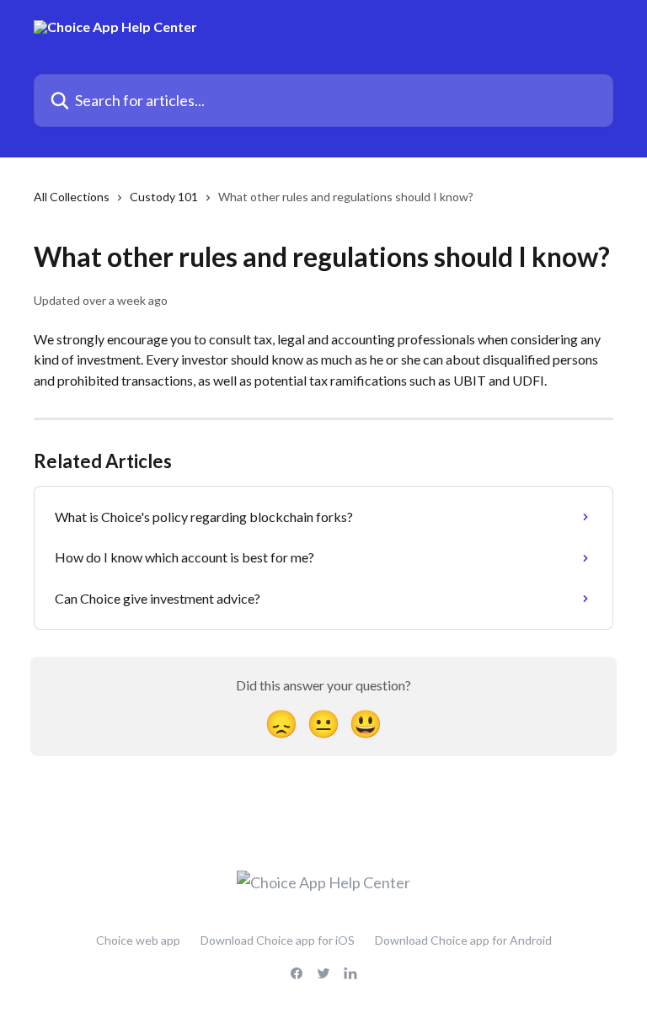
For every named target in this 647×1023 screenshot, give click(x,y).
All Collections (72, 196)
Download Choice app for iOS (278, 940)
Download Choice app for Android (463, 940)
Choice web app (138, 940)
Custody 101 (164, 196)
